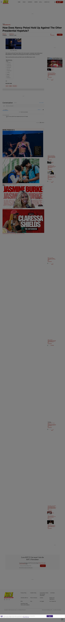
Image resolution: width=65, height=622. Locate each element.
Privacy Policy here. (26, 616)
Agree (50, 616)
